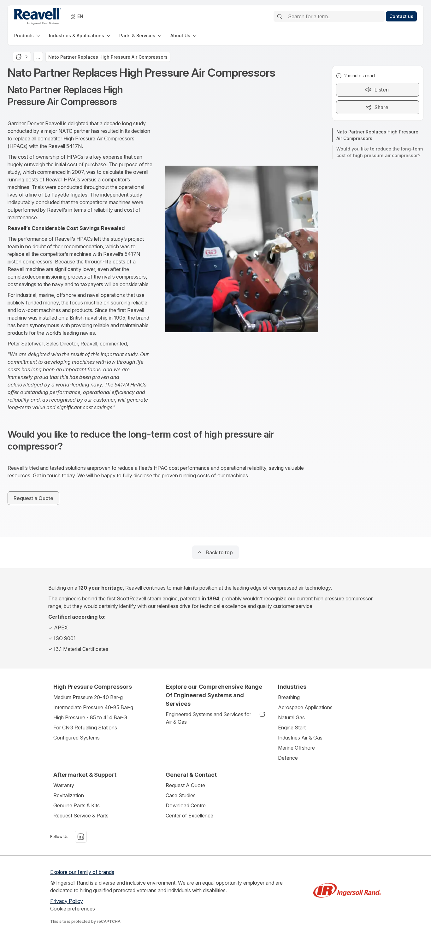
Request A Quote (185, 785)
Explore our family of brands (82, 872)
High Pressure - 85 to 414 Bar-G (90, 717)
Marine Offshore (296, 748)
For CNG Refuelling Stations (85, 727)
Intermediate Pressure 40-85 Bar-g (93, 707)
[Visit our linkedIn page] (81, 837)
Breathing (289, 697)
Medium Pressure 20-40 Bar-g (88, 697)
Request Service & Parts (81, 815)
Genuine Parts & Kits (76, 805)
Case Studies (181, 795)
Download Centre (186, 805)
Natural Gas (291, 717)
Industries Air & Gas (300, 737)
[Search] (279, 16)
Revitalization (68, 795)
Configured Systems (76, 737)
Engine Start (292, 727)
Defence (288, 758)
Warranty (63, 785)
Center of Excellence (189, 815)
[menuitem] (27, 35)
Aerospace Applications (305, 707)
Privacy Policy (66, 901)
